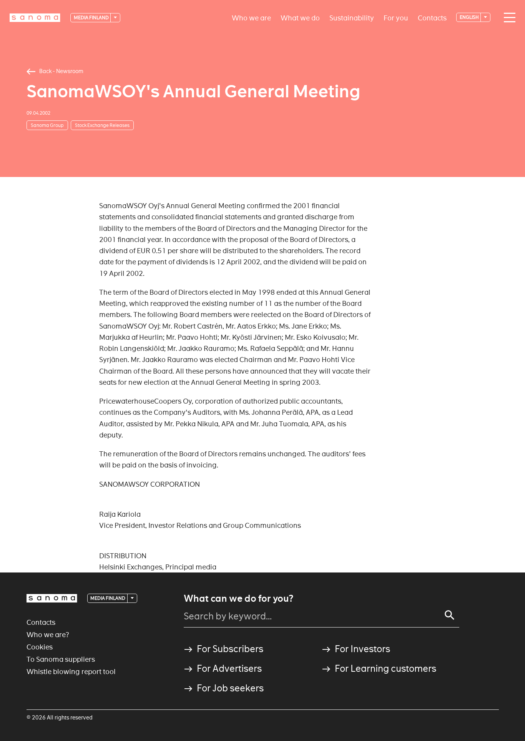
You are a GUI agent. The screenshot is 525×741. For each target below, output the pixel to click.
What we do (300, 17)
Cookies (40, 647)
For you (396, 17)
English (470, 17)
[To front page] (35, 17)
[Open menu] (507, 17)
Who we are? (48, 634)
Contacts (432, 17)
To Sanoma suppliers (61, 659)
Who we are (251, 17)
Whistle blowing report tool (71, 671)
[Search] (449, 615)
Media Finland (92, 17)
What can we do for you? (238, 598)
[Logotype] (52, 598)
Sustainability (351, 17)
